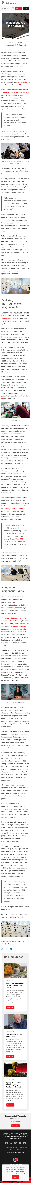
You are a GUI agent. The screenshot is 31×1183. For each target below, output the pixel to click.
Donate (26, 8)
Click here (5, 941)
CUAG (4, 103)
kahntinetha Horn (7, 632)
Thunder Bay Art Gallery (10, 318)
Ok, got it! (15, 1177)
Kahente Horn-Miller (19, 626)
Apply (18, 8)
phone (17, 1152)
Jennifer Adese (7, 721)
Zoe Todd (25, 721)
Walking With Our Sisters (13, 508)
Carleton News (11, 3)
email (23, 1152)
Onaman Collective (21, 605)
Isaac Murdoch (20, 85)
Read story (10, 1008)
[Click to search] (13, 8)
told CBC (19, 539)
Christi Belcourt (24, 82)
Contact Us (15, 1126)
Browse (4, 8)
